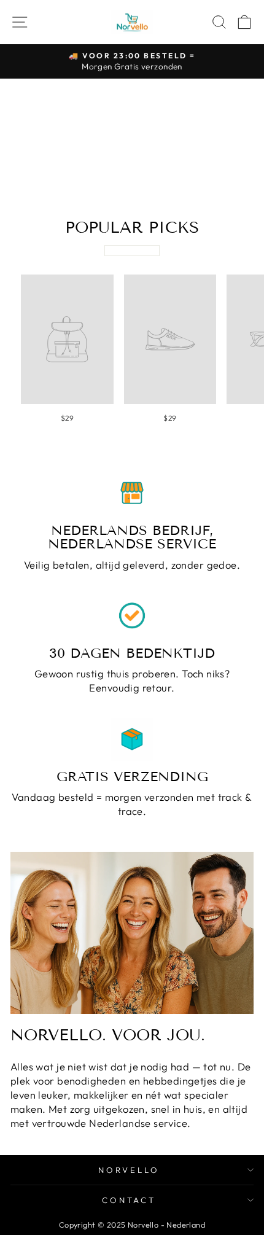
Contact (129, 1200)
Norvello (129, 1170)
